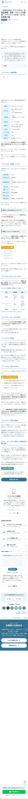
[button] (14, 87)
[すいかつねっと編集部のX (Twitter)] (10, 513)
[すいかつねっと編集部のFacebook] (17, 513)
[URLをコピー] (4, 608)
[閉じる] (26, 787)
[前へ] (20, 551)
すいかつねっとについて (13, 509)
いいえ (19, 599)
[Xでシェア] (8, 608)
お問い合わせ (11, 60)
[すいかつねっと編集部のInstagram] (14, 513)
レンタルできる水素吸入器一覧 (10, 332)
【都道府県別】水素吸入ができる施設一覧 (13, 436)
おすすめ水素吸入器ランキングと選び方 (14, 472)
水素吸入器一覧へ (14, 479)
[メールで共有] (24, 608)
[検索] (22, 2)
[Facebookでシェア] (12, 608)
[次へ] (26, 551)
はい (10, 599)
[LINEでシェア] (16, 608)
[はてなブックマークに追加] (20, 608)
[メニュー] (25, 2)
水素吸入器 (5, 6)
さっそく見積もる (12, 586)
